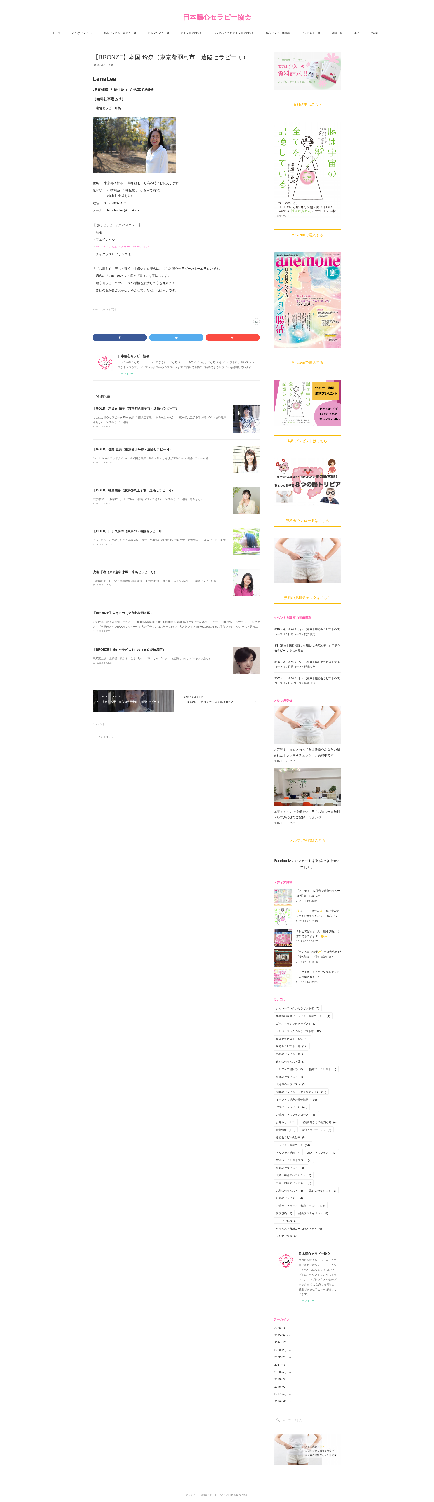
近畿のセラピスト (289, 1198)
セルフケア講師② (289, 1069)
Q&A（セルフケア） (321, 1152)
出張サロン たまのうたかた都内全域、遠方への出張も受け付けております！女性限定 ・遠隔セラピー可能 (159, 540)
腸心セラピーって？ (316, 1130)
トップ (56, 33)
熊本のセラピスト (322, 1069)
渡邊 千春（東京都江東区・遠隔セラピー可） (125, 571)
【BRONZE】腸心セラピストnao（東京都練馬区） (129, 649)
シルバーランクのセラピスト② (297, 1008)
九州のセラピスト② (291, 1054)
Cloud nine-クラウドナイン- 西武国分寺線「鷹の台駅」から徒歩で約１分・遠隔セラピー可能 (150, 458)
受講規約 (284, 1213)
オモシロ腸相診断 (191, 33)
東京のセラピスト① (291, 1167)
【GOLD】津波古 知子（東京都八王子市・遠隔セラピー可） (136, 408)
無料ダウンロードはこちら (307, 521)
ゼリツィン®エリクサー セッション (122, 246)
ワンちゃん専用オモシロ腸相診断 (234, 33)
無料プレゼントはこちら (307, 441)
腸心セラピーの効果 (291, 1137)
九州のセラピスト (289, 1190)
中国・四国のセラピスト (293, 1183)
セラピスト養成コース (293, 1145)
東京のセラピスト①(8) (104, 309)
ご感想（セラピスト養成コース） (300, 1205)
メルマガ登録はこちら (307, 840)
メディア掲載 (286, 1221)
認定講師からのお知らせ (319, 1122)
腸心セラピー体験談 (278, 33)
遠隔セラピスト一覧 (291, 1046)
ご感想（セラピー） (291, 1107)
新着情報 (285, 1130)
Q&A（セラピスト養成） (293, 1160)
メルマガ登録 (286, 1236)
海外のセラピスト (322, 1190)
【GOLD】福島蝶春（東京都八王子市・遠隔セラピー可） (134, 490)
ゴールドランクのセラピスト (296, 1023)
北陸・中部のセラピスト (293, 1175)
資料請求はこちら (307, 104)
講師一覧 (337, 33)
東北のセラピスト (289, 1076)
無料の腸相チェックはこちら (307, 598)
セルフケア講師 (288, 1152)
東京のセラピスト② (291, 1061)
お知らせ (285, 1122)
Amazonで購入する (307, 235)
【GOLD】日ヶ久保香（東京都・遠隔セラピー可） (129, 531)
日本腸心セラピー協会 (217, 17)
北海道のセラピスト (291, 1084)
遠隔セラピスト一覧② (292, 1038)
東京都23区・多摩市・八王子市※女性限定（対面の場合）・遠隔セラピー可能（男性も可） (148, 499)
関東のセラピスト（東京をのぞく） (301, 1092)
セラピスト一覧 (310, 33)
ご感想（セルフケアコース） (296, 1114)
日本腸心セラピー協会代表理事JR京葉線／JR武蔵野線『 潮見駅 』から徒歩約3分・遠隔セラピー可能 (154, 581)
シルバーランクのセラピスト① (298, 1031)
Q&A (356, 33)
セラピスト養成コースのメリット (299, 1228)
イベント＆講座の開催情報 (296, 1099)
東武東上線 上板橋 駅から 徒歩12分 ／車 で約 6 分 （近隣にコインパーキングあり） (152, 658)
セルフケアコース (158, 33)
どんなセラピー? (82, 33)
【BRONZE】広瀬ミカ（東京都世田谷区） (123, 612)
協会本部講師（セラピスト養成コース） (303, 1016)
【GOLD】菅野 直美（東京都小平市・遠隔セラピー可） (132, 449)
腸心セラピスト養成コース (120, 33)
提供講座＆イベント (313, 1213)
